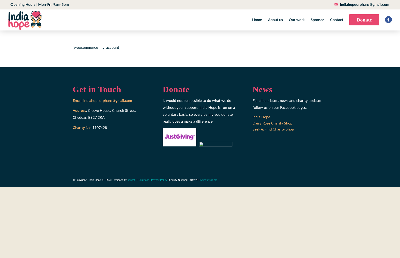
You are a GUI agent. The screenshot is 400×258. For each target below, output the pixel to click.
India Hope (261, 117)
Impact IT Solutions (138, 180)
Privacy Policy (159, 180)
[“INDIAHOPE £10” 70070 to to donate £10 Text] (25, 19)
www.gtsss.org (208, 180)
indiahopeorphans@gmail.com (364, 4)
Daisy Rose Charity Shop (272, 123)
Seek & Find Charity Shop (273, 129)
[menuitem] (38, 4)
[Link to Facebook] (388, 19)
